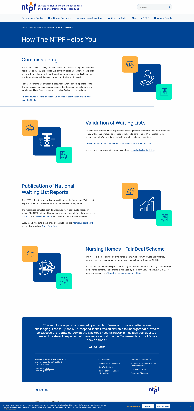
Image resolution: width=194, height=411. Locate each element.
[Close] (191, 406)
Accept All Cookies (163, 406)
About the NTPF (140, 18)
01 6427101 (49, 368)
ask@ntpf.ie (45, 371)
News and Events (163, 18)
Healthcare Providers (59, 18)
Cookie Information (10, 409)
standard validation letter (142, 150)
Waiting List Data (117, 18)
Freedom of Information (141, 359)
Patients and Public (32, 18)
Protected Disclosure (140, 373)
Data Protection (106, 367)
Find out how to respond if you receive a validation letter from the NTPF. (119, 143)
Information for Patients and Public (40, 27)
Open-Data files (49, 226)
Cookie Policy (104, 359)
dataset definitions (43, 216)
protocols (26, 216)
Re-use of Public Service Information (109, 372)
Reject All (148, 406)
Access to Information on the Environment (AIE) (143, 364)
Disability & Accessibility (109, 363)
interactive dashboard (83, 223)
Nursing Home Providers (89, 18)
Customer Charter (138, 369)
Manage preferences (133, 406)
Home (24, 27)
